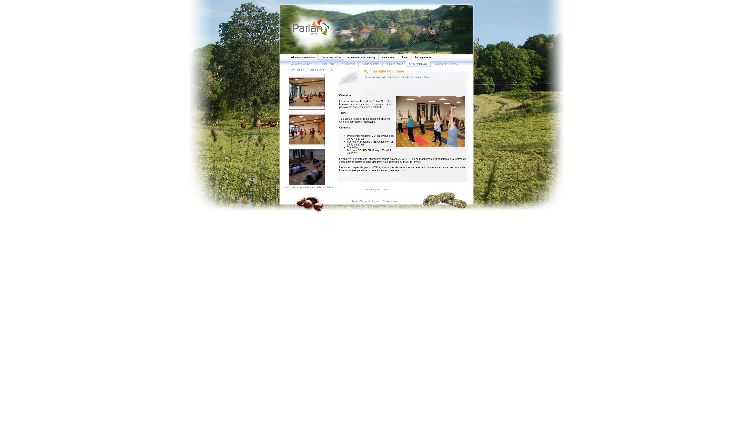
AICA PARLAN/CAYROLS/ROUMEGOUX (313, 64)
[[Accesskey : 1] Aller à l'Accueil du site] (309, 35)
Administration (50, 1)
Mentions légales (372, 189)
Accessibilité (36, 1)
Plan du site (7, 1)
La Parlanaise (348, 64)
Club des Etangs (394, 64)
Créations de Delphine (446, 64)
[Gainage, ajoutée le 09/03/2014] (307, 185)
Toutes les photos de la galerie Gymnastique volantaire (308, 187)
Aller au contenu (22, 1)
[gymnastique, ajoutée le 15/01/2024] (307, 109)
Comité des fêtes (370, 64)
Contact (385, 189)
